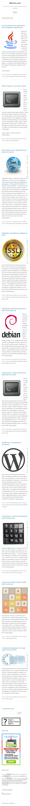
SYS (13, 779)
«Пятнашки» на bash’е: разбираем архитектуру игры (14, 517)
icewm (18, 776)
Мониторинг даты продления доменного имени (14, 151)
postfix (11, 698)
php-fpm (20, 504)
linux (10, 140)
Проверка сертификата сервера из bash (14, 234)
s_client (17, 297)
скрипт (6, 299)
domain (10, 223)
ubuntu (6, 433)
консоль (20, 782)
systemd (15, 779)
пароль (10, 783)
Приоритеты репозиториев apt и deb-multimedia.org (14, 309)
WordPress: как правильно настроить (11, 443)
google (15, 776)
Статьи (24, 74)
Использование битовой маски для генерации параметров (13, 26)
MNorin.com (15, 3)
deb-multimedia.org (18, 361)
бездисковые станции (10, 780)
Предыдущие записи (8, 708)
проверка (17, 783)
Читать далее (6, 70)
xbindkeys (4, 780)
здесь (23, 333)
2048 (7, 638)
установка (5, 784)
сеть (21, 783)
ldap (5, 778)
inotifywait (18, 431)
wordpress (25, 504)
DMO (3, 363)
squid (5, 779)
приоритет (13, 363)
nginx (14, 504)
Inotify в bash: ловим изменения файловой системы (14, 374)
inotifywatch (24, 431)
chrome (16, 774)
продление (25, 223)
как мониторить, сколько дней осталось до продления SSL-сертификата (14, 182)
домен (14, 223)
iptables (22, 776)
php (17, 504)
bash (7, 140)
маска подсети (15, 140)
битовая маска (12, 76)
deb (13, 361)
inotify (14, 431)
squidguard (9, 779)
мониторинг (19, 223)
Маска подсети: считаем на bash (14, 86)
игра (16, 572)
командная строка (14, 782)
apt (7, 361)
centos (13, 774)
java (7, 76)
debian (25, 361)
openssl (13, 297)
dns (7, 223)
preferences (7, 363)
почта (13, 783)
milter (7, 698)
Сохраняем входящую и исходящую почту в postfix (14, 649)
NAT (13, 778)
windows (24, 779)
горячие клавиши (5, 782)
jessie (3, 778)
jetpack (8, 504)
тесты (24, 76)
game (10, 572)
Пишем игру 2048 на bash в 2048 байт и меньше (14, 583)
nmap (18, 778)
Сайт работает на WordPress (8, 803)
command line (24, 774)
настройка (4, 506)
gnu (13, 776)
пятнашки (19, 572)
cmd (20, 774)
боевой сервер (19, 780)
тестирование (19, 76)
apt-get (10, 361)
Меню (15, 12)
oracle (20, 778)
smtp (3, 779)
